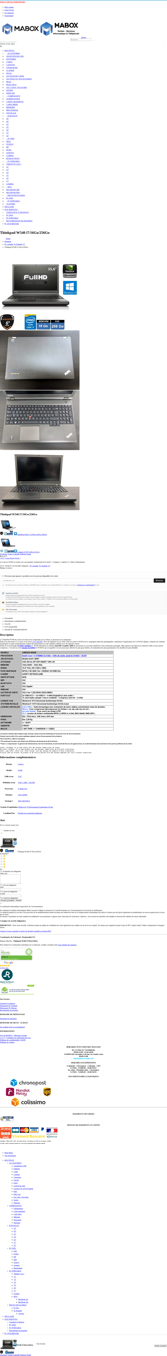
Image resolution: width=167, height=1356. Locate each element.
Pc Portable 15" (44, 566)
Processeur (12, 110)
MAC (10, 187)
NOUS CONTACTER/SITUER (12, 2)
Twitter (10, 554)
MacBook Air (12, 190)
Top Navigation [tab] (10, 1156)
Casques (10, 65)
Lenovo (10, 153)
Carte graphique (15, 102)
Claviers (10, 204)
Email (29, 554)
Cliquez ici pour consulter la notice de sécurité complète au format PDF (25, 931)
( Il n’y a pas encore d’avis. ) (10, 558)
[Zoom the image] (83, 990)
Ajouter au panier (160, 1346)
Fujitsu (9, 144)
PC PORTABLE (14, 161)
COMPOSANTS (14, 96)
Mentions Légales (20, 1035)
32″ (7, 136)
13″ (7, 170)
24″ (7, 130)
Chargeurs (12, 68)
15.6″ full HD (37, 642)
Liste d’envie (9, 10)
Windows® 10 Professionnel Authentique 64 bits (35, 807)
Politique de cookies (7, 1042)
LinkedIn (16, 554)
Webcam (10, 93)
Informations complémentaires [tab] (15, 621)
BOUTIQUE (9, 51)
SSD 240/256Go (24, 801)
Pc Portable (14, 201)
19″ (7, 119)
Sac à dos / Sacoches (16, 87)
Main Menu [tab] (9, 1153)
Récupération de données (19, 221)
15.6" (20, 776)
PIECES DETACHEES (16, 195)
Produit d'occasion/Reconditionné (30, 813)
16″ (7, 178)
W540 (20, 770)
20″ (7, 122)
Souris (9, 90)
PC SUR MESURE (12, 224)
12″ (7, 167)
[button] (1, 20)
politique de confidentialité (86, 585)
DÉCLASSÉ (9, 207)
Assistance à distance (17, 212)
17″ (7, 181)
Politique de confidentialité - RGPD (13, 1040)
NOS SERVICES (11, 210)
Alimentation (13, 99)
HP (7, 147)
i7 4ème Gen (22, 789)
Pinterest (23, 554)
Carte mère (12, 104)
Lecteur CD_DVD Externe (19, 79)
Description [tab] (9, 618)
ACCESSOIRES (14, 53)
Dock (9, 73)
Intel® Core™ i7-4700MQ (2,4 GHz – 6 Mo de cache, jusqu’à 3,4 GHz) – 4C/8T (54, 656)
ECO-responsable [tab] (11, 627)
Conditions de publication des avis (18, 1038)
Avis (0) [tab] (7, 624)
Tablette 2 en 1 (13, 164)
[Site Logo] (40, 35)
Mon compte (9, 7)
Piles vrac (11, 85)
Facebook (3, 554)
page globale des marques (67, 945)
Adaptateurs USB (15, 56)
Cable (9, 62)
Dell (8, 141)
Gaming (10, 156)
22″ (7, 124)
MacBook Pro (13, 193)
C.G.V (2, 1038)
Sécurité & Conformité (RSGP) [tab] (16, 630)
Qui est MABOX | (7, 1035)
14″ (7, 173)
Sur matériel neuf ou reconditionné (12, 1027)
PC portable (34, 566)
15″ (7, 175)
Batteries (11, 59)
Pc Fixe (9, 198)
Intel (9, 150)
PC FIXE (11, 139)
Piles (8, 82)
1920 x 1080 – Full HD (26, 783)
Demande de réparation (8, 1019)
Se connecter (9, 13)
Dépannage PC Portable (8, 1006)
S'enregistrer (9, 16)
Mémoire (10, 107)
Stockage (11, 113)
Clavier (10, 70)
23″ (7, 127)
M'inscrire (159, 580)
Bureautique (13, 158)
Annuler (18, 900)
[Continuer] (1, 903)
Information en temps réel (83, 1058)
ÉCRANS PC (13, 116)
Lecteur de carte (15, 76)
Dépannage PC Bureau (8, 1008)
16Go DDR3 (22, 795)
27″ (7, 133)
